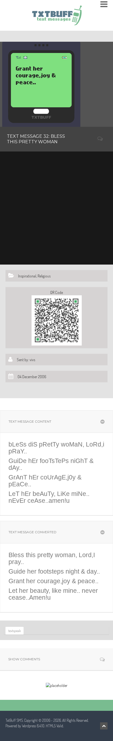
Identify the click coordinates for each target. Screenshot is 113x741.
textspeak (14, 630)
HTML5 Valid (54, 725)
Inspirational (27, 276)
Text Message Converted (32, 532)
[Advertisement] (56, 208)
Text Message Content (30, 421)
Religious (44, 276)
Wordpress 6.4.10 (33, 725)
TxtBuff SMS (14, 720)
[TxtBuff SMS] (57, 13)
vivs (32, 359)
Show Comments (24, 659)
